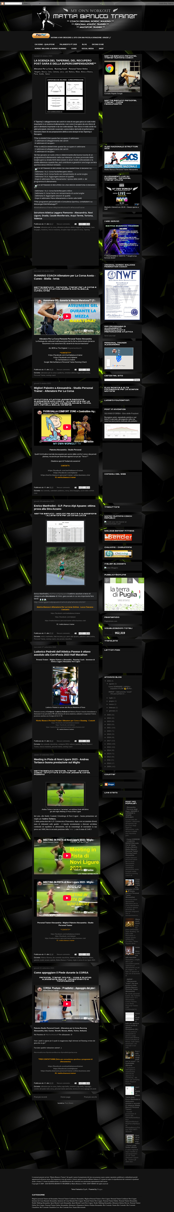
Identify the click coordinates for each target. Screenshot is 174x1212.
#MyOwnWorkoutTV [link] (61, 207)
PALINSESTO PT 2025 (68, 44)
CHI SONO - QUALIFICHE (45, 44)
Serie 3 (72, 829)
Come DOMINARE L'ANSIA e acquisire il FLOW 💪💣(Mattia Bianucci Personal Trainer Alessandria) (132, 888)
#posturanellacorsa (53, 1052)
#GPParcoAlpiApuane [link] (58, 593)
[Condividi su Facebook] (86, 224)
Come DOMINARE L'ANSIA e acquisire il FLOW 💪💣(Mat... (121, 688)
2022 (109, 724)
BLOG (84, 44)
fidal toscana (58, 636)
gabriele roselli (39, 960)
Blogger (99, 1189)
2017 (109, 741)
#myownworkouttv (74, 348)
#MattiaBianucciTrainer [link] (43, 207)
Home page (65, 1097)
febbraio (112, 707)
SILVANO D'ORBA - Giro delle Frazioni (121, 413)
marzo (111, 704)
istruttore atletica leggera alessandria (77, 373)
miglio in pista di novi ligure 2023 (84, 960)
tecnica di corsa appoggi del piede (84, 1089)
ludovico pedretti (75, 744)
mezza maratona (54, 230)
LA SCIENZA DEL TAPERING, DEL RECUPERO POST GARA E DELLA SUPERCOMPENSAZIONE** (65, 62)
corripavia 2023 (63, 744)
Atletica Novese (46, 957)
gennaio (112, 711)
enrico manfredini (47, 636)
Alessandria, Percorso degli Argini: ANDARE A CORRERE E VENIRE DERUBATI (132, 812)
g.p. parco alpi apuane (71, 636)
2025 (109, 715)
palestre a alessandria (87, 636)
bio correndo (86, 227)
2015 (109, 747)
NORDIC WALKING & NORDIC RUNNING (50, 48)
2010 (109, 763)
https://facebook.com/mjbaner (65, 473)
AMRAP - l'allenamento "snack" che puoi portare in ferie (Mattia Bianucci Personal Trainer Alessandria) (131, 985)
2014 (109, 750)
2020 (109, 731)
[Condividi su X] (84, 224)
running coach (51, 375)
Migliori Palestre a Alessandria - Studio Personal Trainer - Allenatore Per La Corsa (63, 389)
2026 (109, 681)
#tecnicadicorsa (40, 1052)
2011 (109, 760)
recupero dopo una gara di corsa (72, 230)
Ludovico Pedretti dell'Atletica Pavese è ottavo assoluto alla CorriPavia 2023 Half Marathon (62, 653)
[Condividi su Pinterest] (89, 224)
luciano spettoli (50, 960)
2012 (109, 757)
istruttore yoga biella (77, 1086)
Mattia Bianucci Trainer (64, 960)
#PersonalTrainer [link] (78, 207)
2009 (109, 766)
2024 (109, 718)
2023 (109, 721)
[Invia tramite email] (80, 224)
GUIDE (74, 48)
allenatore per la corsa (48, 227)
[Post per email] (75, 224)
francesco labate (87, 957)
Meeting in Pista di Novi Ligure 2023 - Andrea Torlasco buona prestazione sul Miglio (61, 761)
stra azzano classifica (64, 639)
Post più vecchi (90, 1097)
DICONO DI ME (98, 44)
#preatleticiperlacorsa (69, 1052)
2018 (109, 737)
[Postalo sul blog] (82, 224)
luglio (111, 698)
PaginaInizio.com (110, 621)
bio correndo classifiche (49, 744)
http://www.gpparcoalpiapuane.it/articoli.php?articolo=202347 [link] (59, 602)
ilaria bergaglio (75, 491)
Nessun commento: (64, 224)
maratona (44, 230)
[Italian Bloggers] (111, 568)
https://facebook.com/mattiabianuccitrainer (65, 470)
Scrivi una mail (109, 336)
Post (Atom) (69, 1103)
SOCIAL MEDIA (88, 48)
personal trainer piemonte (63, 1089)
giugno (112, 701)
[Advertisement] (65, 249)
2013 (109, 754)
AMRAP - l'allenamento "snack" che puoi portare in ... (120, 693)
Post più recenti (40, 1097)
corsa (67, 491)
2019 (109, 734)
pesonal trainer (57, 747)
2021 (109, 728)
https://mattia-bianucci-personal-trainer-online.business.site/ (65, 475)
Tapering (87, 230)
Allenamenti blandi (137, 921)
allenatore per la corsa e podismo (52, 373)
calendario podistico (57, 491)
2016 (109, 744)
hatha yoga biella (63, 1086)
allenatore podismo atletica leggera (69, 227)
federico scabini (75, 957)
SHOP (101, 48)
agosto (112, 684)
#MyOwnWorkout (51, 1035)
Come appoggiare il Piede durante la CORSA (61, 972)
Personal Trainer (39, 375)
